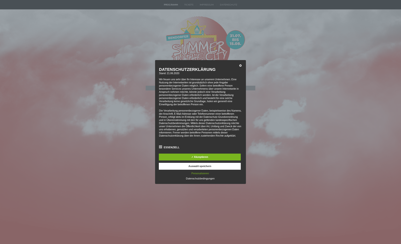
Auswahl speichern (199, 166)
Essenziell (172, 147)
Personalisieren (200, 173)
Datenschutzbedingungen (200, 178)
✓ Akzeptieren (199, 157)
